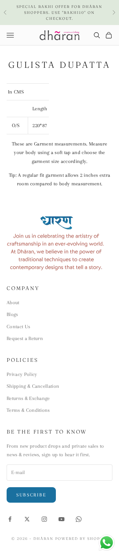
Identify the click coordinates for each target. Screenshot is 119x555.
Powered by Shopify (81, 538)
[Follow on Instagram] (44, 519)
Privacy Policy (22, 374)
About (13, 302)
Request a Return (25, 338)
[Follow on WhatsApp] (78, 519)
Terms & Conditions (28, 410)
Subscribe (31, 494)
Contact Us (18, 327)
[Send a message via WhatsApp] (107, 543)
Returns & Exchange (28, 398)
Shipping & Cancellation (33, 386)
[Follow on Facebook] (10, 519)
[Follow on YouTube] (61, 519)
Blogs (12, 314)
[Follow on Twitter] (27, 519)
